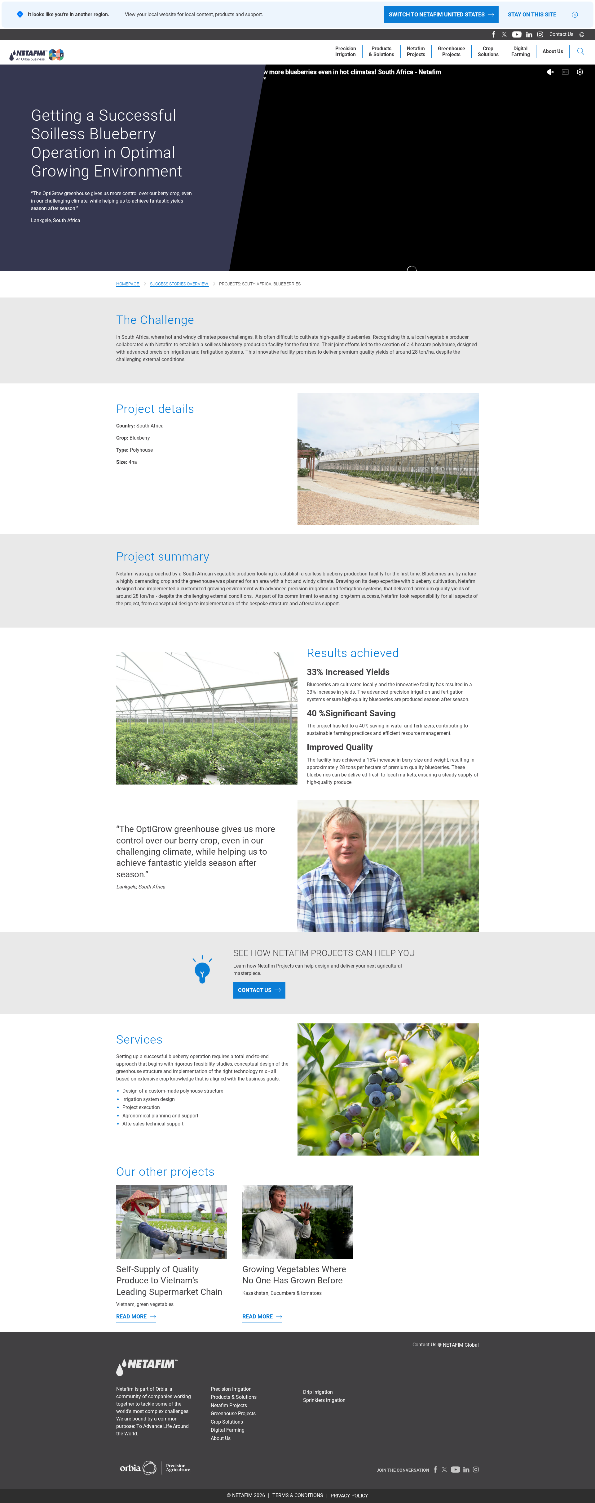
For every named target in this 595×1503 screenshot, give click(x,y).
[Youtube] (515, 34)
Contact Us (561, 34)
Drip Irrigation (318, 1392)
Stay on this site (532, 14)
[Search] (581, 52)
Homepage (128, 283)
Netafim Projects (416, 51)
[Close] (575, 14)
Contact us (254, 990)
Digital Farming (520, 51)
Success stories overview (179, 283)
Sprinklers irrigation (324, 1400)
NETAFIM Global (461, 1345)
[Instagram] (537, 34)
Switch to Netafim (437, 14)
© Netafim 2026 (246, 1495)
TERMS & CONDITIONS (297, 1495)
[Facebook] (491, 34)
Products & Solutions (381, 51)
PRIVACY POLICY (349, 1496)
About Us (553, 51)
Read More (131, 1316)
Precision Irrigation (345, 51)
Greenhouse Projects (451, 51)
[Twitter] (502, 34)
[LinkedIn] (527, 34)
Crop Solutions (488, 51)
